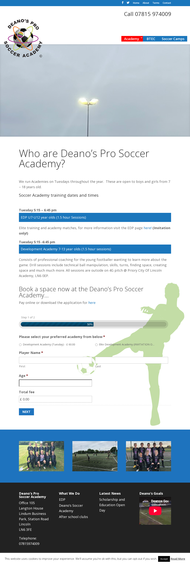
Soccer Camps (173, 39)
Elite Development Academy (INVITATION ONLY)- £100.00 (127, 344)
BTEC (151, 39)
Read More (178, 558)
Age (23, 376)
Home (136, 3)
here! (148, 228)
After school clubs (73, 516)
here (92, 302)
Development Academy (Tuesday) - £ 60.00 (49, 344)
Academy (131, 39)
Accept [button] (164, 558)
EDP (62, 499)
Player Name (31, 353)
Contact (167, 3)
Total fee (27, 392)
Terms (156, 3)
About (146, 3)
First (22, 366)
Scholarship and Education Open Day (112, 504)
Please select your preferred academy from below (62, 337)
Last (98, 366)
